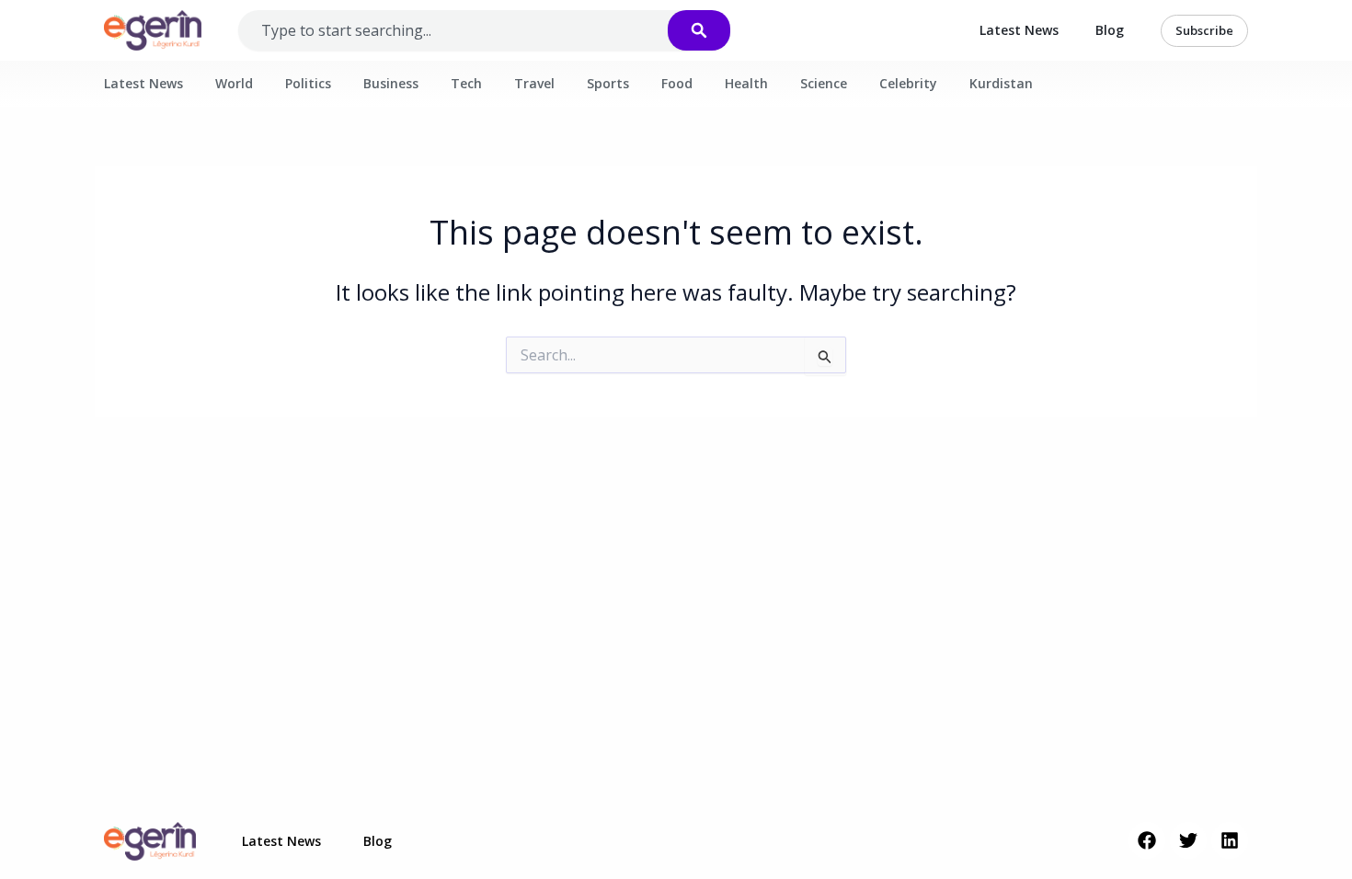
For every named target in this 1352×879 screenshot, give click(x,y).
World (234, 83)
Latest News (1019, 30)
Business (390, 83)
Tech (466, 83)
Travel (534, 83)
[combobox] (471, 30)
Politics (308, 83)
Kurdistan (1001, 83)
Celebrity (908, 83)
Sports (608, 83)
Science (823, 83)
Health (746, 83)
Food (677, 83)
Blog (1109, 30)
